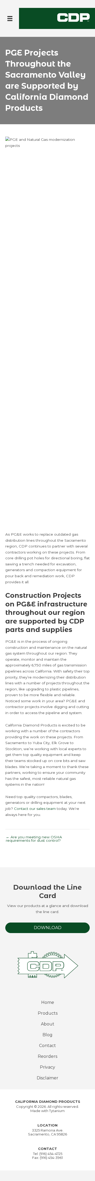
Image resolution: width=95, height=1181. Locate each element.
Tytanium (57, 1111)
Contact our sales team (35, 808)
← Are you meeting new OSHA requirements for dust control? (34, 839)
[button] (47, 928)
